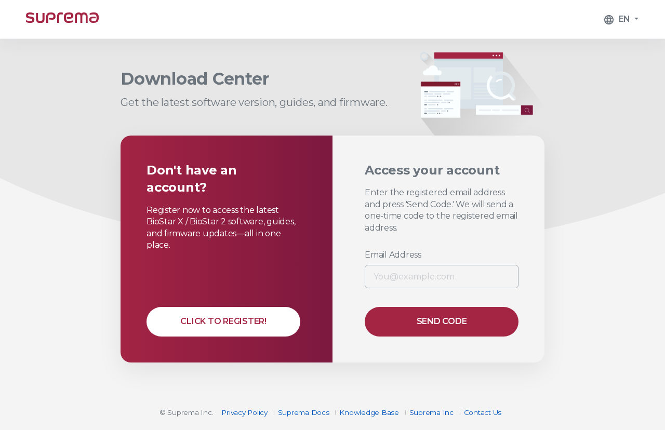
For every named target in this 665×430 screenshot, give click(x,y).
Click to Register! (223, 321)
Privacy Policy (244, 412)
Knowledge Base (369, 412)
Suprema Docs (303, 412)
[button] (621, 19)
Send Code (442, 321)
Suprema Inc (431, 412)
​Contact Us (483, 412)
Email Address (393, 255)
